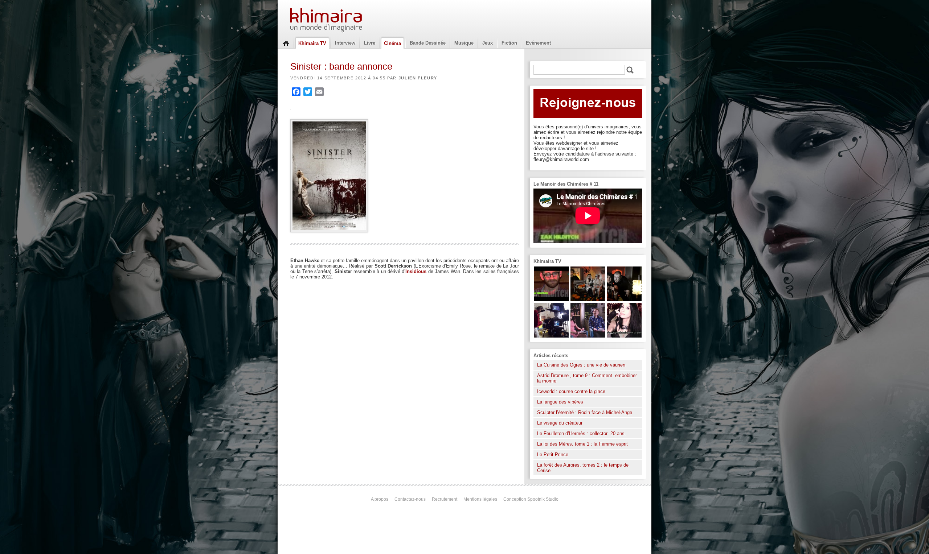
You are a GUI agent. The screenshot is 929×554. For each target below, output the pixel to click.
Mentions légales (480, 499)
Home (285, 42)
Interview (345, 43)
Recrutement (444, 499)
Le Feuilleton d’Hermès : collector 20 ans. (582, 433)
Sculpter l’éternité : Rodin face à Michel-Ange (584, 412)
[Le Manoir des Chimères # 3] (624, 299)
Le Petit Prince (552, 454)
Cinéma (392, 43)
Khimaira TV (312, 43)
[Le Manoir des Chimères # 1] (587, 336)
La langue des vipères (560, 402)
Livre (369, 43)
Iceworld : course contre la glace (571, 391)
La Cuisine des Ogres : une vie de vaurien (581, 365)
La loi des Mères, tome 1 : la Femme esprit (582, 444)
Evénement (538, 43)
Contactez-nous (410, 499)
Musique (464, 43)
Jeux (487, 43)
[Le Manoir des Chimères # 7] (587, 299)
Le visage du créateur (559, 423)
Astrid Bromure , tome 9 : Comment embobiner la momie (587, 378)
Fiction (509, 43)
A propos (379, 499)
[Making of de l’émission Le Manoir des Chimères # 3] (551, 336)
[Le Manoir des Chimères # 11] (551, 299)
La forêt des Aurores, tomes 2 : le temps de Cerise (583, 467)
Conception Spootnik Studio (530, 499)
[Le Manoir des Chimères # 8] (624, 336)
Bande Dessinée (428, 43)
